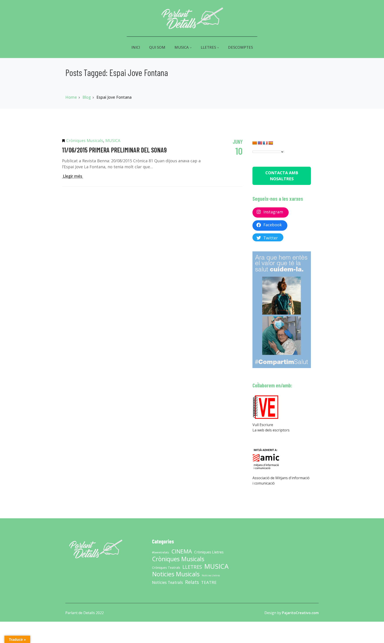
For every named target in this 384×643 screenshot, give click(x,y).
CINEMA (181, 551)
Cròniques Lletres (209, 552)
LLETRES (192, 567)
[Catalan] (254, 143)
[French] (265, 143)
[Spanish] (270, 143)
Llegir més (72, 176)
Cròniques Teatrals (166, 567)
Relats (192, 582)
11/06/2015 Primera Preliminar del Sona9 (114, 150)
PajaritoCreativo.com (300, 612)
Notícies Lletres (211, 575)
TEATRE (209, 582)
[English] (260, 143)
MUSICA (112, 140)
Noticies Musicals (176, 574)
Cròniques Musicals (84, 140)
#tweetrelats (160, 552)
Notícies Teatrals (167, 582)
